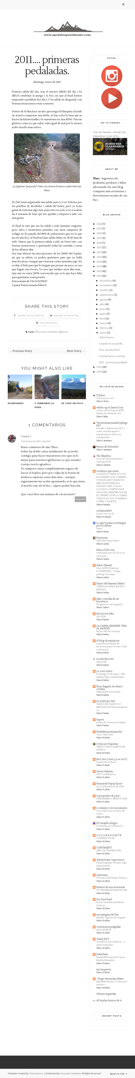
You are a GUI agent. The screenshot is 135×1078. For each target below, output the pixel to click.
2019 (99, 238)
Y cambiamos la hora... (44, 405)
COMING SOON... (106, 838)
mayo (103, 313)
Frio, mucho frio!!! (109, 350)
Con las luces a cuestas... (112, 356)
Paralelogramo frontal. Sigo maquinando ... (111, 864)
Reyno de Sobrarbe (107, 446)
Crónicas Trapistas (107, 744)
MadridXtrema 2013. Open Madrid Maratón (110, 959)
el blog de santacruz (107, 640)
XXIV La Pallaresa (106, 774)
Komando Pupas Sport (109, 783)
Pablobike (102, 954)
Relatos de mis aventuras (110, 887)
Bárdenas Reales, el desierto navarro (112, 983)
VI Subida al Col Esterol (109, 826)
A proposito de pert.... (108, 795)
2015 (99, 257)
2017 (99, 247)
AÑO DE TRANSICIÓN (108, 850)
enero (43, 331)
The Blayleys (103, 456)
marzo (103, 323)
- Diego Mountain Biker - (110, 978)
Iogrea (100, 719)
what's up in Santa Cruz (109, 407)
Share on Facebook (31, 315)
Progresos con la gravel (109, 604)
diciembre (106, 280)
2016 (99, 252)
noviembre (106, 285)
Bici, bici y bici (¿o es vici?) (111, 759)
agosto (103, 299)
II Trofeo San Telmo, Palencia (112, 877)
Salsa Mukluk (103, 929)
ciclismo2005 (104, 510)
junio (103, 309)
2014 (99, 261)
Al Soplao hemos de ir (109, 1000)
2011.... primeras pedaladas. (114, 362)
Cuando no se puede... (111, 343)
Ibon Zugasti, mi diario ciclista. (109, 688)
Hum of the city (105, 550)
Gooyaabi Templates (70, 1073)
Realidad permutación (109, 731)
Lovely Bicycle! (105, 659)
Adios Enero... (107, 337)
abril (102, 318)
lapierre (63, 331)
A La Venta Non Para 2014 (110, 786)
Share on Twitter (66, 315)
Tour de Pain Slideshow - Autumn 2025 (110, 460)
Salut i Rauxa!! (104, 565)
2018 (99, 243)
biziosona (102, 537)
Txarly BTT (102, 939)
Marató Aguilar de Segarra (110, 917)
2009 (99, 371)
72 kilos (100, 395)
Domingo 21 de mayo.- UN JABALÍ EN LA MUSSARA (110, 675)
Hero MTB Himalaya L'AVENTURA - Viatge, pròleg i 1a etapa (108, 571)
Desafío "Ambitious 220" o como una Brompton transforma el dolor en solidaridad (110, 433)
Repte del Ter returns (108, 631)
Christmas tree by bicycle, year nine (110, 554)
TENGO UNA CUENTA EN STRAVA (110, 748)
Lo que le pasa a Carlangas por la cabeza (111, 524)
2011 (37, 331)
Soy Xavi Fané (104, 899)
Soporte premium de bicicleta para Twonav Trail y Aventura (111, 646)
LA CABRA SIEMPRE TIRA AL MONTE (111, 627)
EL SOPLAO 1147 (105, 701)
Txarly (26, 436)
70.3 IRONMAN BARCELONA (112, 890)
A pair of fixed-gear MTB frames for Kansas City (110, 412)
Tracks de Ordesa (106, 762)
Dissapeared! (16, 403)
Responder (80, 499)
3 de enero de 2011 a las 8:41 (35, 441)
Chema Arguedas (106, 994)
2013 (99, 266)
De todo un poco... (73, 403)
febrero (104, 328)
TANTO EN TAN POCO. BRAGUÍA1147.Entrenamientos (112, 707)
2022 (99, 224)
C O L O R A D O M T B (108, 835)
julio (102, 304)
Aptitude (101, 661)
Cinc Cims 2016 (104, 734)
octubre (104, 290)
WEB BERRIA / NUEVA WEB (111, 798)
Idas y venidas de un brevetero (107, 600)
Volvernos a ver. (105, 398)
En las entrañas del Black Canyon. (110, 904)
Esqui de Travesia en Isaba (110, 722)
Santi (99, 528)
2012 (99, 271)
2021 (99, 228)
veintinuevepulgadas (108, 926)
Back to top (117, 1074)
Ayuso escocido (105, 513)
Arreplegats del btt (107, 914)
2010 (99, 367)
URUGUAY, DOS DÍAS (108, 692)
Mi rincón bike (105, 613)
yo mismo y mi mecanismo (112, 808)
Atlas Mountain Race (108, 540)
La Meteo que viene (107, 471)
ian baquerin (103, 969)
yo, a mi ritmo (104, 671)
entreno (53, 331)
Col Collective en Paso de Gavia (110, 812)
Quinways (102, 875)
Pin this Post (49, 323)
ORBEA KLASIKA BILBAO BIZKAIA (110, 588)
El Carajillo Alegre (106, 823)
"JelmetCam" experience (110, 859)
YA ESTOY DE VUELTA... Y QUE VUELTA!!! (110, 943)
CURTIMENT (104, 847)
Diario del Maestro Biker (110, 583)
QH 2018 (101, 616)
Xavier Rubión (104, 771)
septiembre (106, 295)
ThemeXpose (36, 1073)
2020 (99, 233)
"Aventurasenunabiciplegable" (111, 424)
